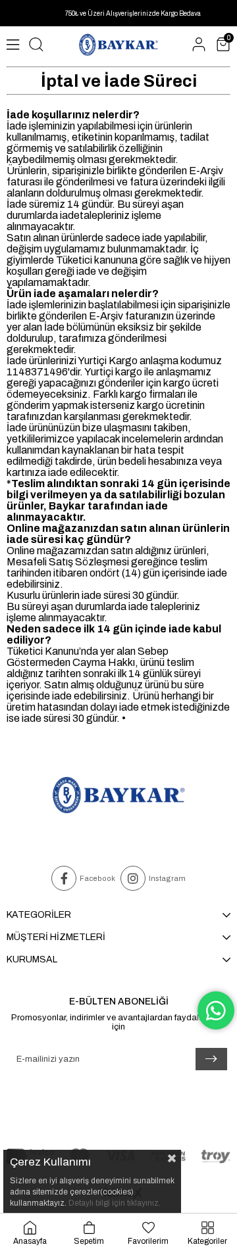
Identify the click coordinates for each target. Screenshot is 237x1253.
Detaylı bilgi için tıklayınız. (114, 1203)
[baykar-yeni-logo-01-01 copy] (118, 795)
